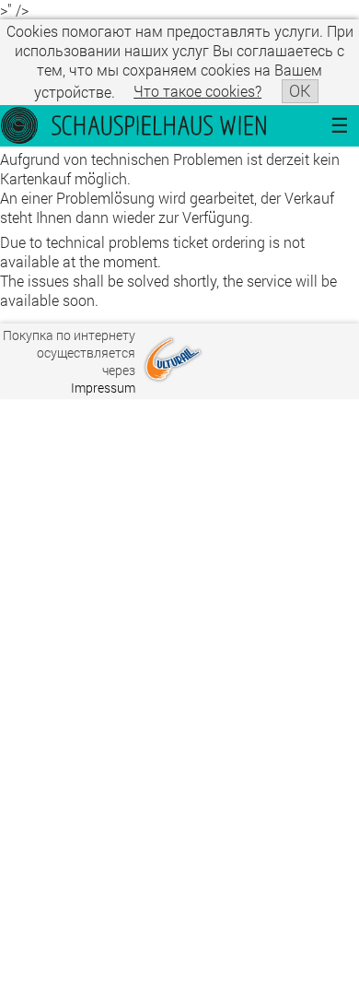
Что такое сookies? (197, 90)
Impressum (103, 387)
